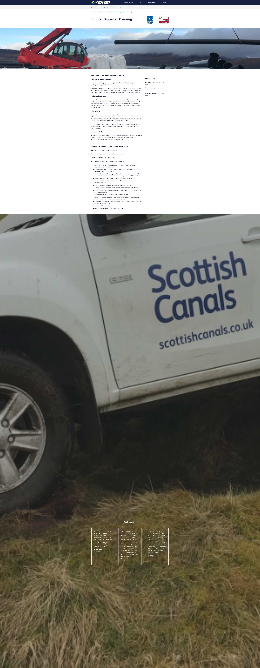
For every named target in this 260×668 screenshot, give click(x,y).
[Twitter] (122, 7)
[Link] (100, 3)
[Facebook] (120, 7)
